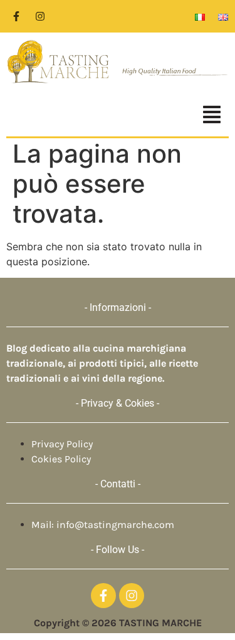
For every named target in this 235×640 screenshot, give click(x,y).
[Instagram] (40, 16)
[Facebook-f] (16, 16)
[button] (117, 116)
